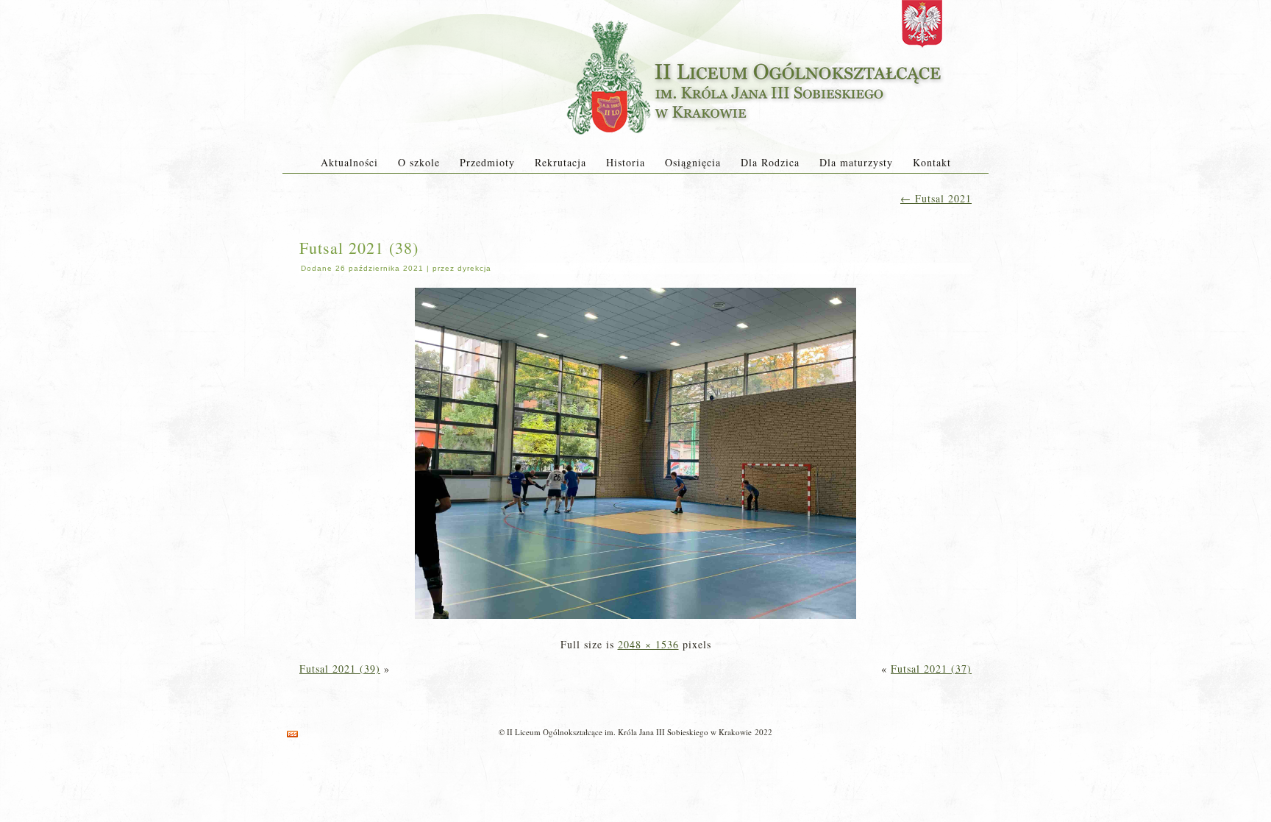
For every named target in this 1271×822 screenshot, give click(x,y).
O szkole (419, 162)
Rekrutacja (560, 162)
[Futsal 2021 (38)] (635, 620)
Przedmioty (487, 162)
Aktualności (349, 162)
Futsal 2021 (936, 198)
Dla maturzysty (856, 162)
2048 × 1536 (648, 644)
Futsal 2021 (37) (931, 669)
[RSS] (292, 734)
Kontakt (932, 162)
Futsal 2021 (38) (359, 247)
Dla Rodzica (770, 162)
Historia (625, 162)
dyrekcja (474, 268)
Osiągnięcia (693, 162)
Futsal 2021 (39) (339, 669)
